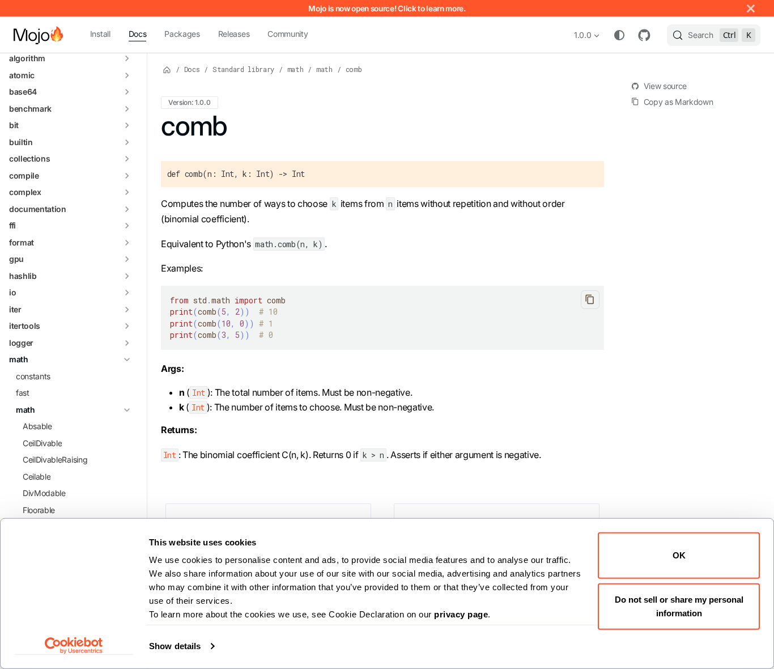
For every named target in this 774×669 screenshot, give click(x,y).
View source (665, 86)
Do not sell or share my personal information (679, 605)
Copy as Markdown (678, 102)
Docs (138, 34)
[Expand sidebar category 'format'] (127, 242)
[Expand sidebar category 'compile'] (127, 175)
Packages (181, 34)
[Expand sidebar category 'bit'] (127, 125)
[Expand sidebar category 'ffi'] (127, 226)
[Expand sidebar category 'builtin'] (127, 142)
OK (679, 555)
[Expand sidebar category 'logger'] (127, 343)
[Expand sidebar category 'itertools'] (127, 326)
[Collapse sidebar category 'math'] (127, 360)
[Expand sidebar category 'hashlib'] (127, 276)
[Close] (751, 8)
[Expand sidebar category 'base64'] (127, 92)
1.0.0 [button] (582, 35)
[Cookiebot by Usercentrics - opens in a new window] (74, 645)
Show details (175, 646)
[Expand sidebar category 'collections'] (127, 159)
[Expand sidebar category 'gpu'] (127, 259)
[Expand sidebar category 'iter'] (127, 309)
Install (100, 34)
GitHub (644, 35)
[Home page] (167, 69)
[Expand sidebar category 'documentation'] (127, 209)
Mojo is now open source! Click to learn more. (387, 8)
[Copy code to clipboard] (590, 299)
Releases (233, 34)
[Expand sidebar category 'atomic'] (127, 75)
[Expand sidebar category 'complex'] (127, 192)
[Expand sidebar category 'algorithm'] (127, 59)
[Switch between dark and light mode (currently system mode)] (619, 35)
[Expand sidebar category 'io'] (127, 293)
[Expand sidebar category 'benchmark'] (127, 108)
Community (287, 34)
